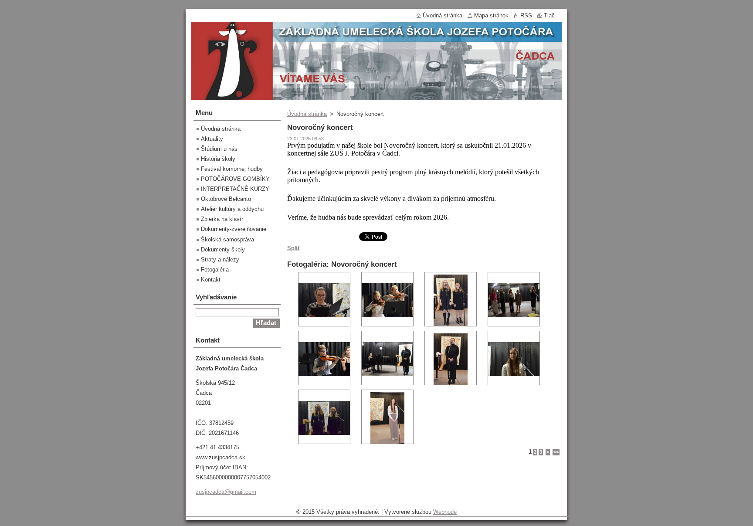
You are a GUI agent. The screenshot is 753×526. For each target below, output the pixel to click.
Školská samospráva (227, 239)
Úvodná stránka (307, 114)
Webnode (445, 512)
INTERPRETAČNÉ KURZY (235, 189)
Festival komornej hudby (232, 169)
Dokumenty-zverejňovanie (233, 229)
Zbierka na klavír (222, 219)
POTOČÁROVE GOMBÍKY (235, 179)
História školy (218, 159)
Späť (293, 248)
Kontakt (210, 279)
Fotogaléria (215, 269)
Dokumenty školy (223, 249)
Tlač (549, 15)
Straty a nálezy (220, 259)
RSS (526, 15)
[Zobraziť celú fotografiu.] (324, 299)
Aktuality (212, 139)
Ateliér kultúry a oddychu (232, 209)
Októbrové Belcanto (226, 199)
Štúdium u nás (219, 149)
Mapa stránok (491, 15)
